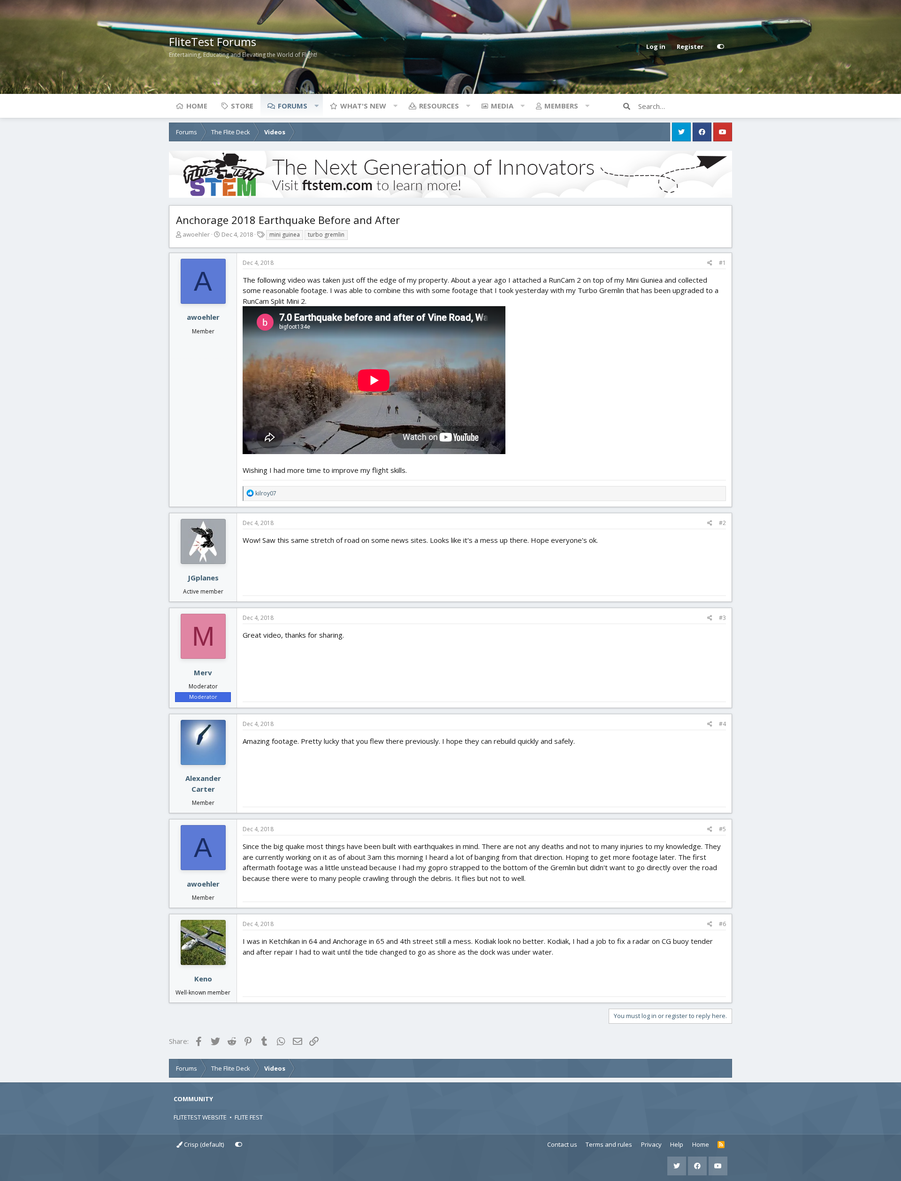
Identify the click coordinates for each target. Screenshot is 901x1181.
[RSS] (721, 1144)
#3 (722, 618)
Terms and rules (609, 1144)
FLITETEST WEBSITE (200, 1117)
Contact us (562, 1144)
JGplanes (203, 577)
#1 (722, 263)
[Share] (710, 263)
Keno (203, 978)
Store (242, 105)
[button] (316, 105)
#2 (722, 523)
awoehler (196, 234)
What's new (363, 105)
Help (676, 1144)
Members (561, 105)
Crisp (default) (203, 1144)
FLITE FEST (249, 1117)
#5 (722, 829)
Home (196, 105)
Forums (292, 105)
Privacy (651, 1144)
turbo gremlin (326, 235)
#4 (722, 724)
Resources (439, 105)
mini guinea (284, 235)
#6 (722, 924)
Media (502, 105)
